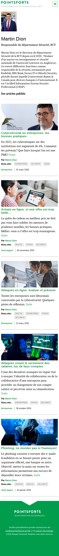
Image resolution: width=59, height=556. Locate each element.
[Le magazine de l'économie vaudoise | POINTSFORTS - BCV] (21, 6)
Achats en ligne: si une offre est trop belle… (27, 211)
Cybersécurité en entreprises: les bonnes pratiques (25, 134)
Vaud (46, 164)
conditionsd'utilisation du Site (18, 531)
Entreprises (6, 169)
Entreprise (21, 164)
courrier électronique (44, 531)
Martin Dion (11, 160)
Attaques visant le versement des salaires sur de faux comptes (25, 365)
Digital (19, 244)
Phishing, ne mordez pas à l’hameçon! (29, 448)
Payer (29, 244)
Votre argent (7, 250)
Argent (19, 484)
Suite (12, 155)
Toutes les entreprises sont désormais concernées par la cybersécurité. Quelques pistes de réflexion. (27, 300)
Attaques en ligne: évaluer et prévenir (28, 290)
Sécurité (36, 164)
